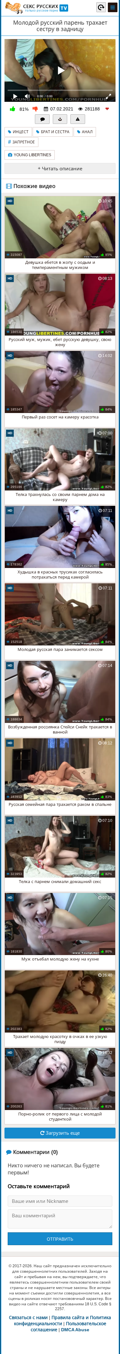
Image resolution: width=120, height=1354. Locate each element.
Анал (87, 132)
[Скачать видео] (60, 119)
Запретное (21, 142)
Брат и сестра (55, 132)
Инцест (20, 132)
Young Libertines (32, 155)
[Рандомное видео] (101, 7)
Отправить (60, 1239)
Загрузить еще (62, 1133)
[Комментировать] (42, 119)
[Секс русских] (36, 8)
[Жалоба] (77, 119)
